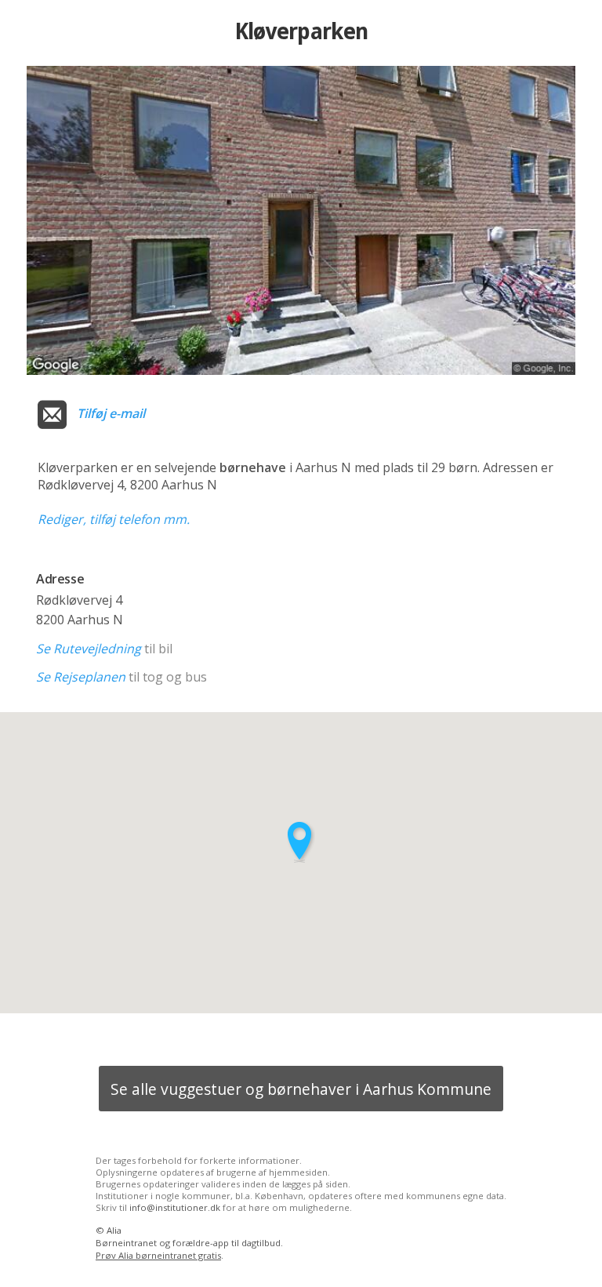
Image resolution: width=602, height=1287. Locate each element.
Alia (114, 1230)
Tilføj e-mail (111, 413)
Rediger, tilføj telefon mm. (114, 519)
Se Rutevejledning (88, 648)
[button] (301, 842)
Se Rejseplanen (80, 676)
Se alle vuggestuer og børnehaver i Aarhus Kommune (301, 1089)
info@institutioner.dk (174, 1207)
